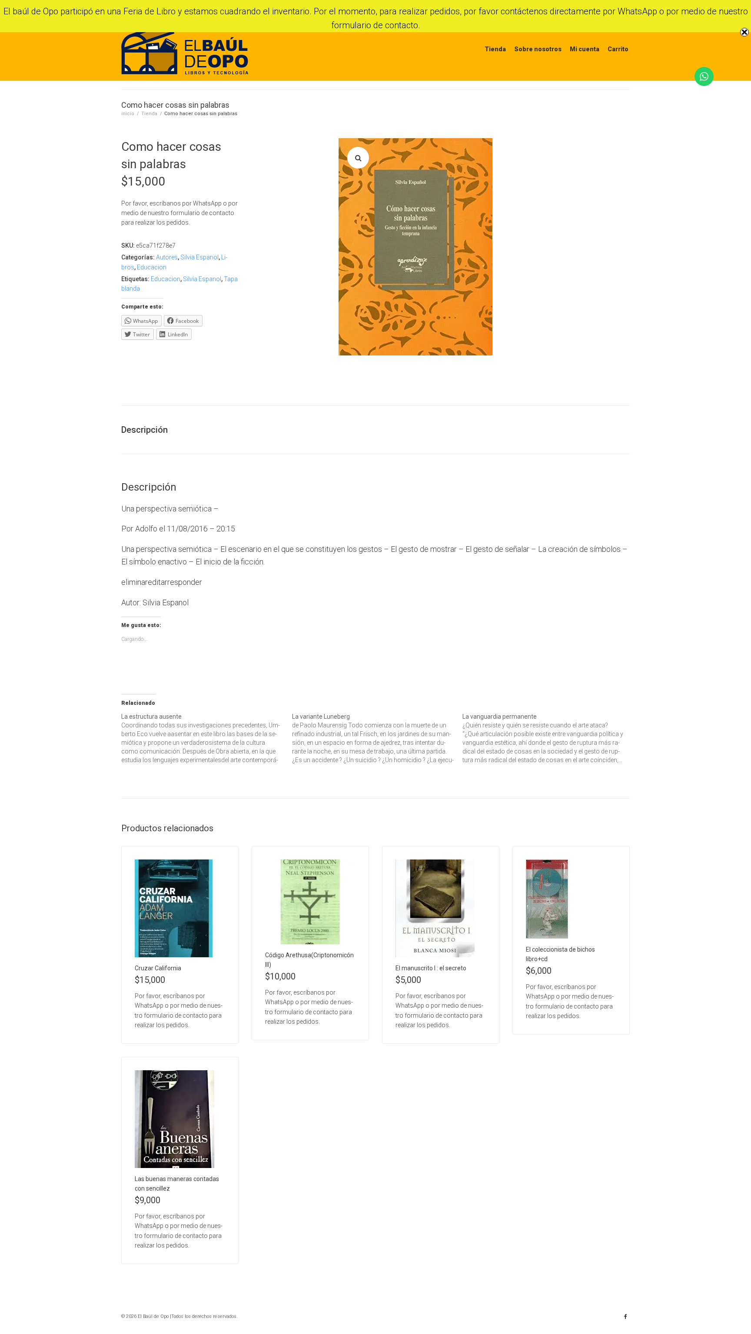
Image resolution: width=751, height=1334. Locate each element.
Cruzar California (158, 968)
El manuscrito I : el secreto (430, 968)
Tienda (495, 49)
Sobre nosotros (538, 49)
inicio (127, 113)
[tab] (148, 430)
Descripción (144, 430)
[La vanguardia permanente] (547, 738)
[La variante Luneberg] (377, 738)
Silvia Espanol (199, 257)
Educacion (151, 267)
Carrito (618, 49)
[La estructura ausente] (206, 738)
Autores (167, 257)
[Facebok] (625, 1316)
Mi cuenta (584, 49)
